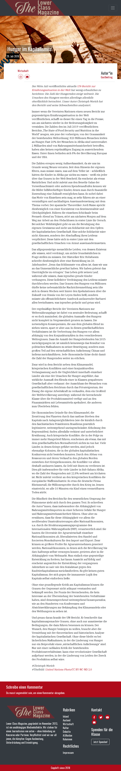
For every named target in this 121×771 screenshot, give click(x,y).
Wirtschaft (23, 71)
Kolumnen (67, 739)
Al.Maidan (67, 735)
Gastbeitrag (106, 77)
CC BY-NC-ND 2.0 (82, 669)
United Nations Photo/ (58, 669)
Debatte (67, 732)
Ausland (66, 720)
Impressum (68, 753)
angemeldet (22, 693)
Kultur (66, 728)
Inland (66, 716)
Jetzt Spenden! (100, 742)
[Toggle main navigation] (112, 8)
